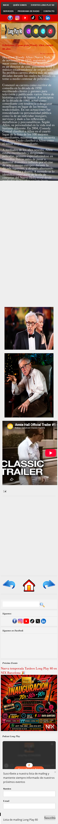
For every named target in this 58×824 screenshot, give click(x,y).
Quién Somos (20, 5)
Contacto (49, 11)
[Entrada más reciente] (9, 589)
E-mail (6, 801)
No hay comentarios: (48, 53)
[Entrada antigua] (49, 589)
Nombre (7, 788)
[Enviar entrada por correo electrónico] (4, 491)
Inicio (6, 5)
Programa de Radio (28, 11)
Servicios (8, 11)
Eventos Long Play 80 (42, 5)
